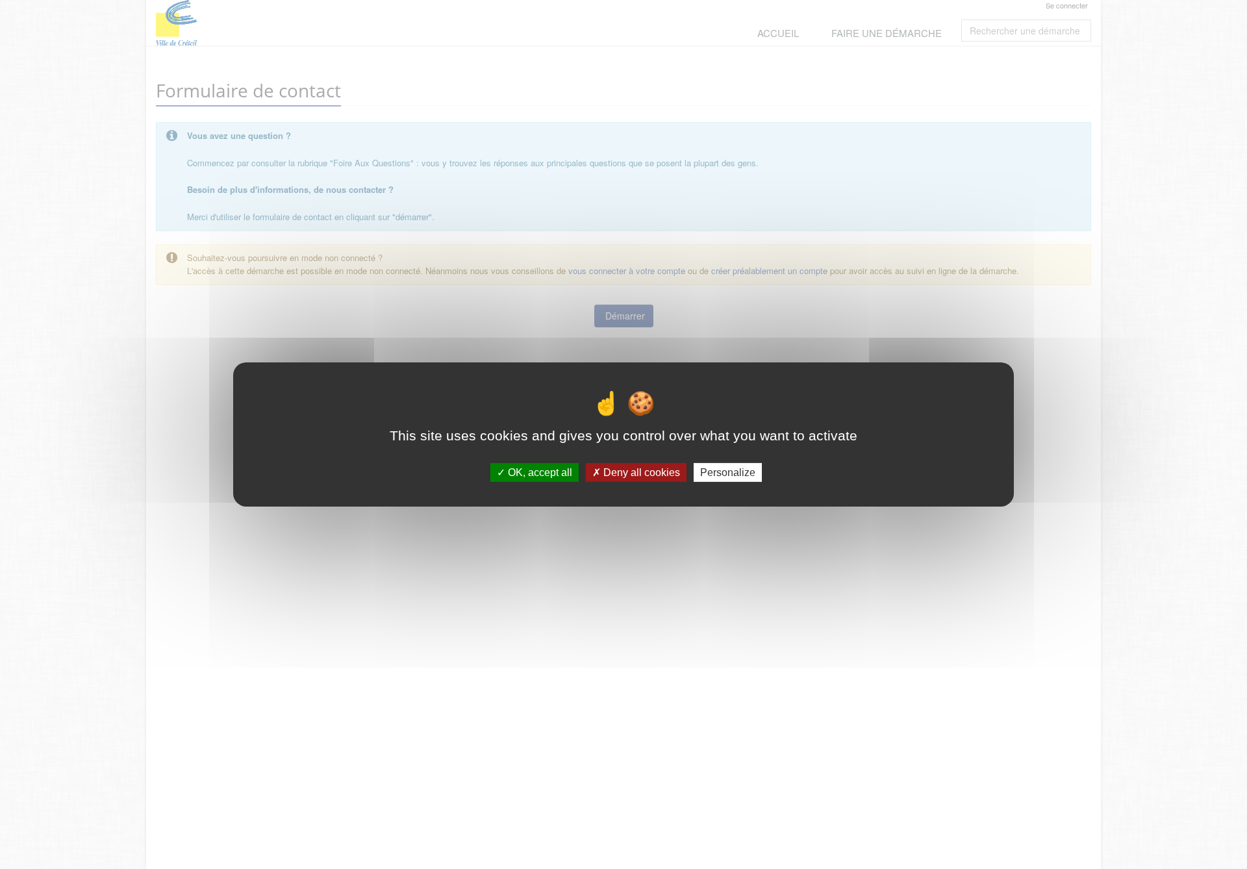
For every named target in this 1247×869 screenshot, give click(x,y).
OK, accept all (538, 472)
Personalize (727, 472)
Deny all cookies (640, 472)
